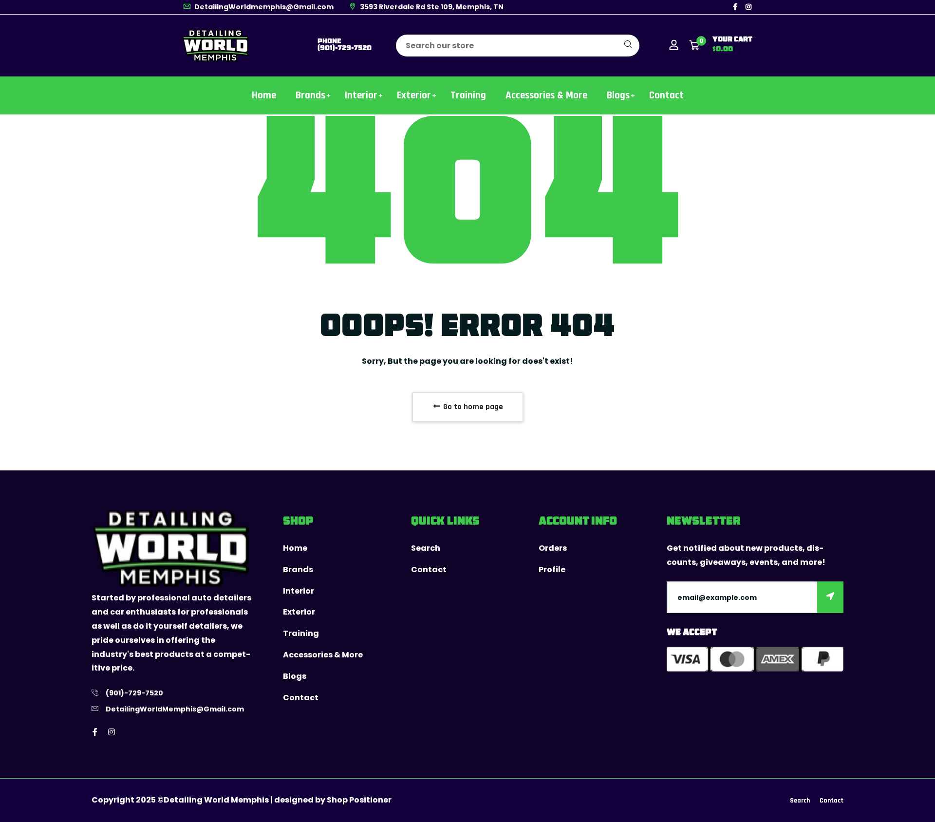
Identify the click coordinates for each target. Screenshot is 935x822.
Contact (666, 95)
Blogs (618, 95)
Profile (552, 569)
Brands (310, 95)
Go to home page (472, 407)
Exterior (414, 95)
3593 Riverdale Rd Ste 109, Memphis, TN (431, 7)
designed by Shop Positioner (333, 799)
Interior (361, 95)
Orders (553, 548)
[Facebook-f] (735, 7)
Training (468, 95)
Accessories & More (546, 95)
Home (264, 95)
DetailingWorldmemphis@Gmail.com (263, 7)
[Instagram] (748, 7)
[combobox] (517, 45)
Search (425, 548)
